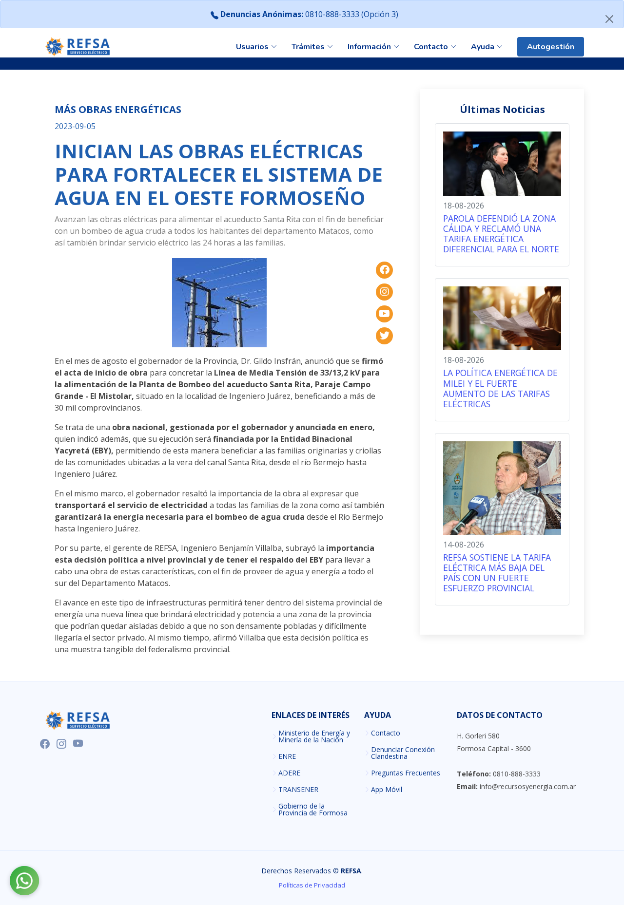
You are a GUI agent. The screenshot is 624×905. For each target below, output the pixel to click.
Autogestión (550, 46)
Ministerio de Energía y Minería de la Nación (314, 736)
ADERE (289, 773)
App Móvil (386, 789)
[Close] (609, 19)
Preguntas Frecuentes (405, 773)
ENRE (287, 756)
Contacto (385, 733)
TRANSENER (298, 789)
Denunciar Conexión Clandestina (403, 753)
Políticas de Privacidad (312, 885)
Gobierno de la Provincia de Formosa (313, 809)
